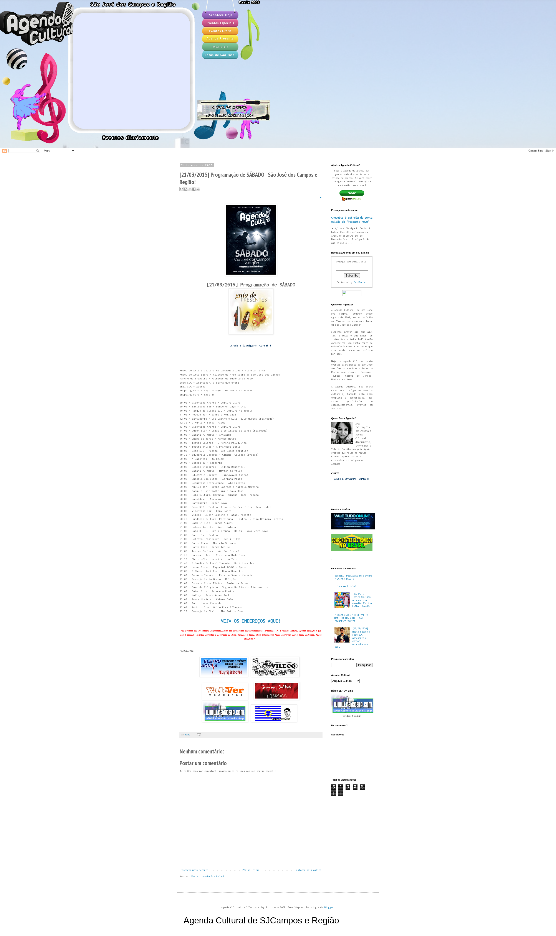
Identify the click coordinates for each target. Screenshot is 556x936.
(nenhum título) (346, 586)
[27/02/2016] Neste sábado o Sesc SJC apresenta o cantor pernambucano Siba (352, 637)
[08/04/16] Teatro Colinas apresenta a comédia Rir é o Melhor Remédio (362, 600)
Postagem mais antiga (308, 870)
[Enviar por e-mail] (181, 189)
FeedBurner (360, 282)
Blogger (328, 907)
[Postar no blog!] (186, 189)
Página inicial (251, 870)
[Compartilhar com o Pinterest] (198, 189)
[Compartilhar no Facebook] (194, 189)
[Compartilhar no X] (190, 189)
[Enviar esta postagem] (198, 734)
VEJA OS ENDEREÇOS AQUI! (251, 621)
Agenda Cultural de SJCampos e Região (261, 920)
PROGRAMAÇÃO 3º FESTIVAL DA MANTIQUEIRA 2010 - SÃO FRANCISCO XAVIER (351, 618)
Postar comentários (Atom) (207, 876)
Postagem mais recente (194, 870)
